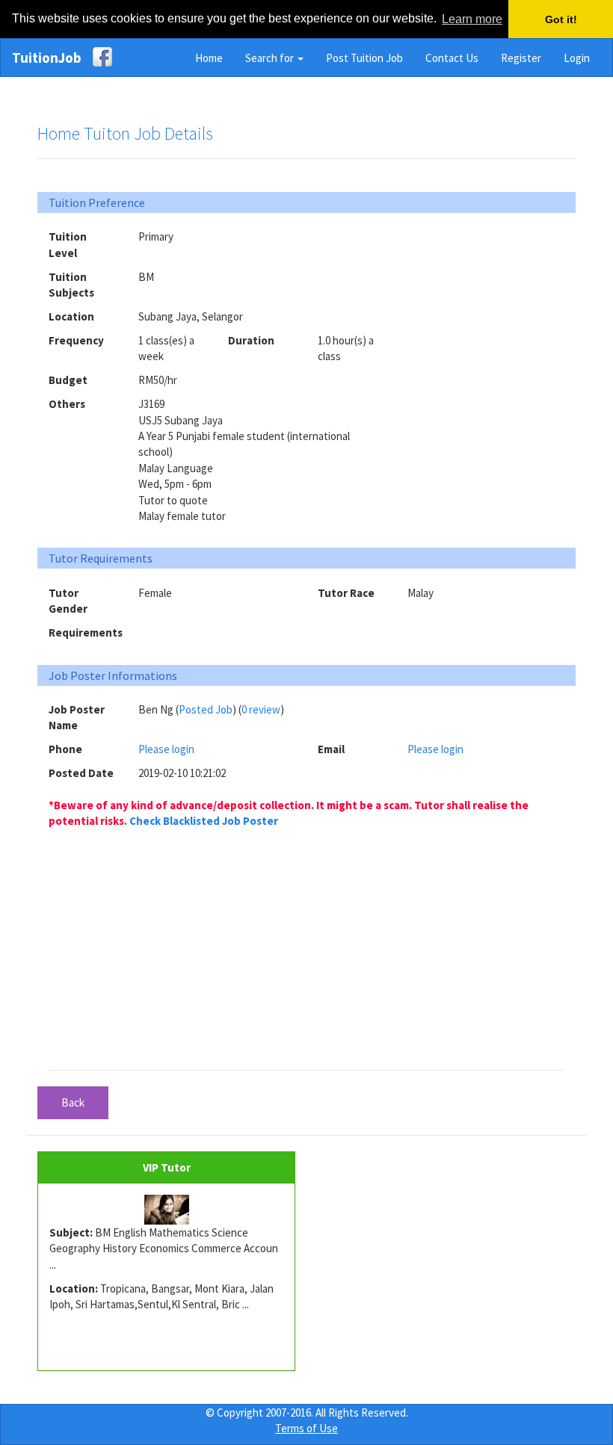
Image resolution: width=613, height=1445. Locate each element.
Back (72, 1102)
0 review (260, 709)
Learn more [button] (472, 19)
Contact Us (451, 58)
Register (521, 58)
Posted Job (205, 709)
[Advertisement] (510, 322)
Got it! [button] (561, 19)
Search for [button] (270, 58)
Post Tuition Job (364, 58)
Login (577, 58)
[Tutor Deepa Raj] (166, 1210)
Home (209, 58)
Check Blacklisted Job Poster (203, 821)
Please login (166, 749)
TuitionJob (46, 57)
